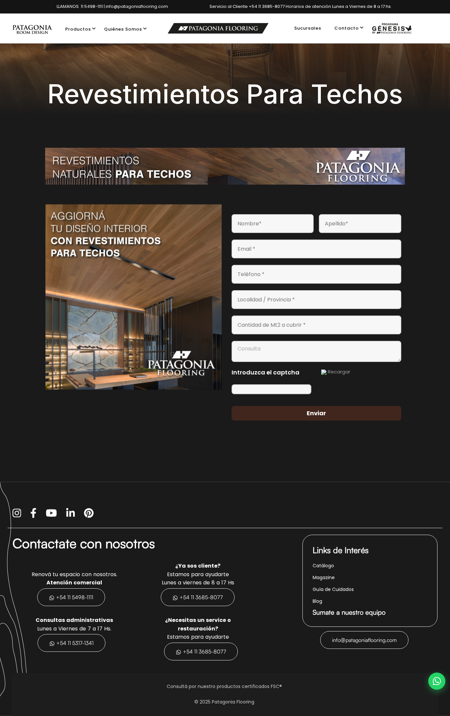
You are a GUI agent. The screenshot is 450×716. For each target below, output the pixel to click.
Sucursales (307, 28)
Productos (78, 29)
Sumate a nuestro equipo (349, 612)
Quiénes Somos (123, 29)
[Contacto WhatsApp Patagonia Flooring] (436, 681)
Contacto (346, 28)
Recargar (339, 371)
